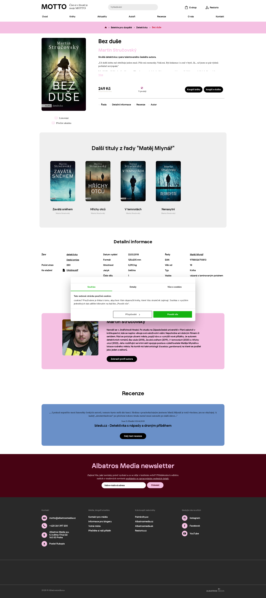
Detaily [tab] (133, 287)
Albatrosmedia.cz (144, 521)
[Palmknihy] (172, 567)
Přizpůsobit (131, 314)
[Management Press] (102, 567)
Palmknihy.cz (141, 517)
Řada (104, 104)
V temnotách (133, 209)
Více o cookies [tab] (174, 287)
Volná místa (94, 526)
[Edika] (67, 567)
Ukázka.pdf (72, 270)
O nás (191, 16)
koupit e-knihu (213, 89)
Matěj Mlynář (196, 254)
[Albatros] (41, 567)
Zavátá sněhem (63, 209)
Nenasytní (168, 209)
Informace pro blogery (100, 521)
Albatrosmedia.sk (144, 526)
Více (100, 75)
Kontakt (220, 16)
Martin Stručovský (117, 50)
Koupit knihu (193, 89)
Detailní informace (121, 104)
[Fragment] (120, 567)
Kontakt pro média (98, 517)
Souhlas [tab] (91, 287)
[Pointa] (189, 567)
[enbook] (41, 576)
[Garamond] (207, 567)
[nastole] (76, 567)
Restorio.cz (141, 530)
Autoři (132, 16)
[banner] (54, 6)
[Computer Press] (85, 567)
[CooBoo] (50, 567)
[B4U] (111, 567)
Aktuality (102, 16)
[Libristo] (224, 576)
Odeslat (155, 485)
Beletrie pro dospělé (121, 27)
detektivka (72, 254)
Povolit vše (172, 314)
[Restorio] (224, 567)
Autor (154, 104)
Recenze (161, 16)
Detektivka (142, 27)
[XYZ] (59, 567)
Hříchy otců (98, 209)
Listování (64, 118)
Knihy (72, 16)
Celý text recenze (133, 436)
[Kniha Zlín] (137, 567)
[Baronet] (215, 567)
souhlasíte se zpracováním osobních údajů (147, 478)
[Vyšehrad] (146, 567)
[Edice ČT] (163, 567)
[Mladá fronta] (198, 567)
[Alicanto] (128, 567)
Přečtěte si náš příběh (99, 530)
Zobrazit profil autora (122, 359)
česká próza (72, 260)
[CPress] (94, 567)
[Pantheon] (181, 567)
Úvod (45, 16)
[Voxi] (155, 567)
